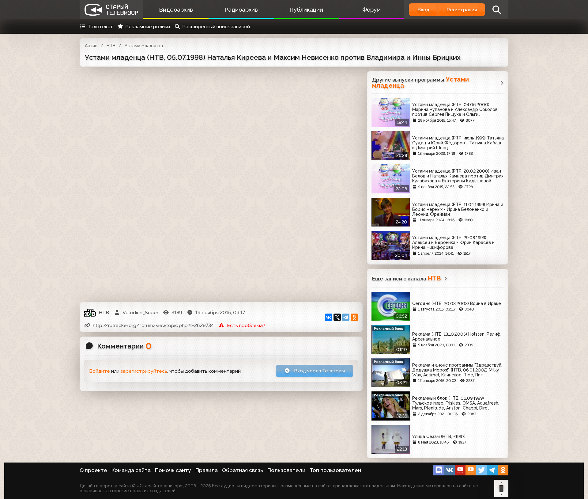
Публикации (306, 9)
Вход (423, 10)
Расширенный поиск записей (216, 26)
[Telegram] (345, 317)
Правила (206, 470)
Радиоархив (241, 9)
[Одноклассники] (354, 317)
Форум (371, 9)
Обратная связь (242, 470)
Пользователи (286, 470)
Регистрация (462, 10)
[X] (337, 317)
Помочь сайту (173, 470)
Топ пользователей (335, 470)
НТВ (111, 45)
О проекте (93, 470)
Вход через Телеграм (319, 371)
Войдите (99, 371)
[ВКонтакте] (328, 317)
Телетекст (100, 26)
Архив (91, 45)
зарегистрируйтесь (144, 371)
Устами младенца (144, 45)
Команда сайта (131, 470)
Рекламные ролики (147, 26)
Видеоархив (176, 9)
